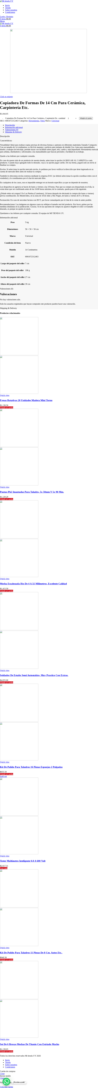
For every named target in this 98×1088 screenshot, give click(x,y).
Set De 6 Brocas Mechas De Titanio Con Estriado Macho (29, 1044)
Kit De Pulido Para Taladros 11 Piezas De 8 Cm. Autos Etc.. (31, 952)
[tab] (51, 125)
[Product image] (19, 393)
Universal (55, 121)
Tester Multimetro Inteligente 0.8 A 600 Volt (22, 861)
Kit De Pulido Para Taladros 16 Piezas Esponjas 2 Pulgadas (31, 767)
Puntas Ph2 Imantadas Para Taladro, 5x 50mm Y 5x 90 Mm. (32, 492)
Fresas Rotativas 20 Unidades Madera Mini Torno (26, 400)
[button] (6, 407)
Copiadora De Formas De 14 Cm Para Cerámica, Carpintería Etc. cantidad (35, 118)
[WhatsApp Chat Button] (6, 1081)
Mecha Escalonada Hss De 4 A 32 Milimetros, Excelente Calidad (33, 583)
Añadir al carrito (86, 118)
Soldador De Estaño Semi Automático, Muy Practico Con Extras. (34, 675)
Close (2, 1073)
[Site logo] (6, 1)
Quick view (4, 395)
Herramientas (34, 121)
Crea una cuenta (6, 1087)
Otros (42, 121)
